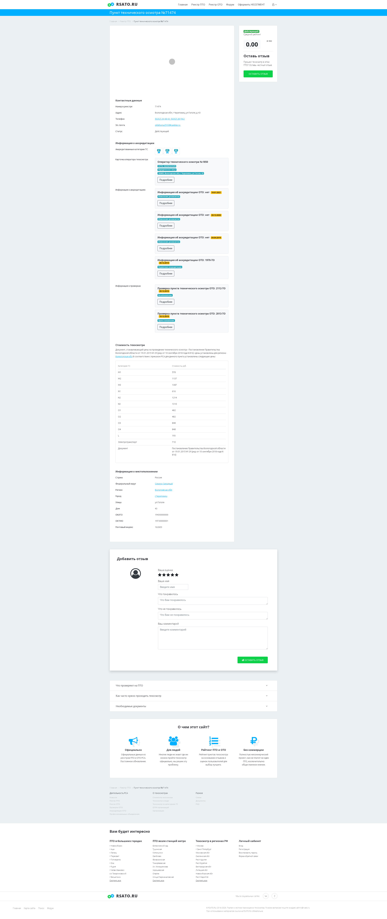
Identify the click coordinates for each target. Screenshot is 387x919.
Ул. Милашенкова (160, 866)
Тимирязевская (159, 863)
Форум (230, 4)
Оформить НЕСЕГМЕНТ (251, 4)
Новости (113, 797)
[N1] (159, 152)
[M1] (168, 152)
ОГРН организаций (161, 807)
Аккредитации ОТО (118, 811)
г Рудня (113, 866)
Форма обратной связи (248, 856)
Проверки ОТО (116, 807)
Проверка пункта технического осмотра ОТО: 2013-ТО (192, 313)
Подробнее (165, 179)
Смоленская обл (203, 856)
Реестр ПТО (198, 4)
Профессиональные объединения (124, 814)
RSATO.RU (126, 896)
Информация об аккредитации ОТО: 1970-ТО (186, 260)
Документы (201, 801)
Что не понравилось (169, 609)
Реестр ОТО (215, 4)
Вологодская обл (124, 356)
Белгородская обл (203, 866)
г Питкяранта (115, 859)
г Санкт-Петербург (203, 849)
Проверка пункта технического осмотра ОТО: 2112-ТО (192, 288)
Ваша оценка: (165, 570)
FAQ (197, 804)
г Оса (112, 863)
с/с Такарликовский (118, 873)
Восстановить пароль (248, 852)
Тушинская (157, 849)
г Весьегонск (115, 877)
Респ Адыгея (201, 859)
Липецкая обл (202, 870)
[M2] (176, 152)
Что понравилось (168, 594)
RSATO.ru (126, 4)
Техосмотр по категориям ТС (165, 804)
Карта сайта (29, 908)
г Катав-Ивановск (117, 870)
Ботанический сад (160, 845)
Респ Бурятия (201, 863)
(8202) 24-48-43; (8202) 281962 (170, 119)
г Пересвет (114, 856)
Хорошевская (158, 870)
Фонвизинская (159, 859)
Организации (158, 811)
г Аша (112, 849)
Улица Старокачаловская (163, 877)
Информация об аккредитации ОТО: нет (184, 192)
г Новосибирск (116, 845)
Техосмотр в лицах (161, 801)
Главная (183, 4)
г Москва (199, 845)
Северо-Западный (164, 484)
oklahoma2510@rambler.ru (167, 125)
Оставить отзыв (258, 73)
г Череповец (161, 496)
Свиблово (157, 856)
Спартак (156, 873)
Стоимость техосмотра (163, 797)
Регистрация (244, 849)
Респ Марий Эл (202, 877)
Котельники (158, 852)
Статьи (198, 797)
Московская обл (203, 852)
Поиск (41, 908)
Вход (241, 845)
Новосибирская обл (204, 873)
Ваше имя (163, 581)
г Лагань (113, 852)
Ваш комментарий (168, 623)
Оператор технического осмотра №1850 (183, 162)
